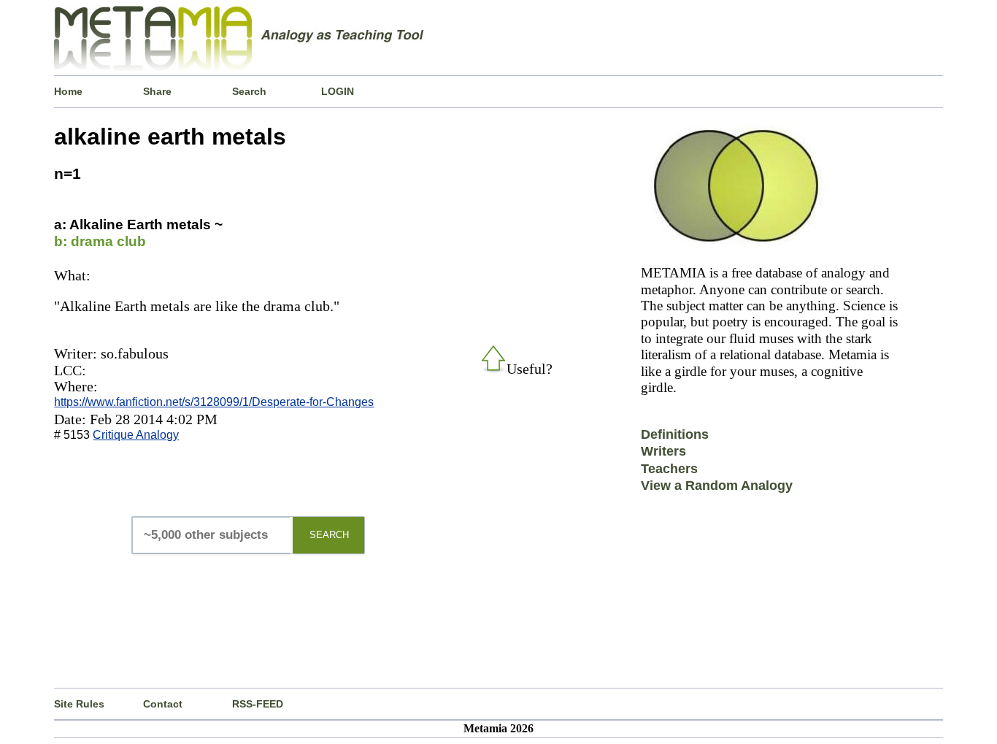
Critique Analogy (136, 435)
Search (249, 91)
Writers (663, 451)
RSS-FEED (257, 704)
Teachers (669, 468)
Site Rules (79, 704)
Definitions (675, 434)
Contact (162, 704)
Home (68, 91)
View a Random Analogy (717, 485)
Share (157, 91)
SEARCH (329, 534)
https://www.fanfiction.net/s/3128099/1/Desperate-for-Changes (214, 402)
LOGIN (337, 91)
